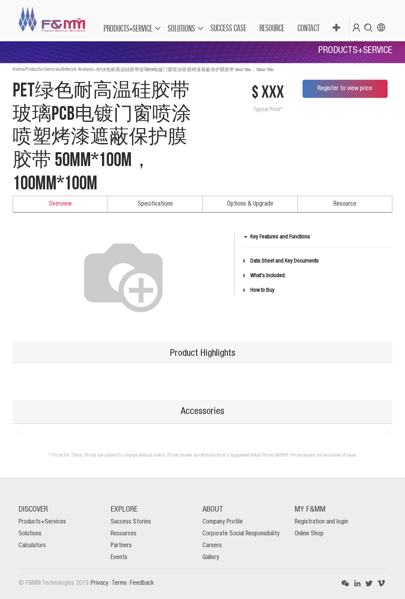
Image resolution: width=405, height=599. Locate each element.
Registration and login (321, 522)
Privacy (100, 583)
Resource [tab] (344, 204)
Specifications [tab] (155, 204)
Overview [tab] (60, 204)
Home (18, 69)
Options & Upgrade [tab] (250, 204)
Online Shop (309, 534)
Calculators (32, 545)
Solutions (30, 534)
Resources (123, 534)
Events (119, 557)
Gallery (210, 557)
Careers (212, 545)
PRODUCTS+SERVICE (128, 28)
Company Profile (222, 522)
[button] (336, 28)
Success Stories (131, 522)
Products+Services (42, 69)
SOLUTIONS (181, 28)
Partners (121, 545)
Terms (120, 583)
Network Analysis (77, 69)
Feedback (142, 583)
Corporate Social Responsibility (241, 534)
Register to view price (345, 88)
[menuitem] (228, 28)
